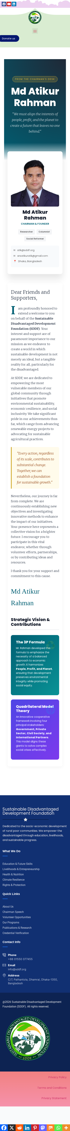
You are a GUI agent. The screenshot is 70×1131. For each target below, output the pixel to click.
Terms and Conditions (52, 1088)
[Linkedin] (14, 4)
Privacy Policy (57, 1077)
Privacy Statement (54, 1098)
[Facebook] (4, 4)
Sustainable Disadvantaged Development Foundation (31, 811)
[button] (35, 31)
